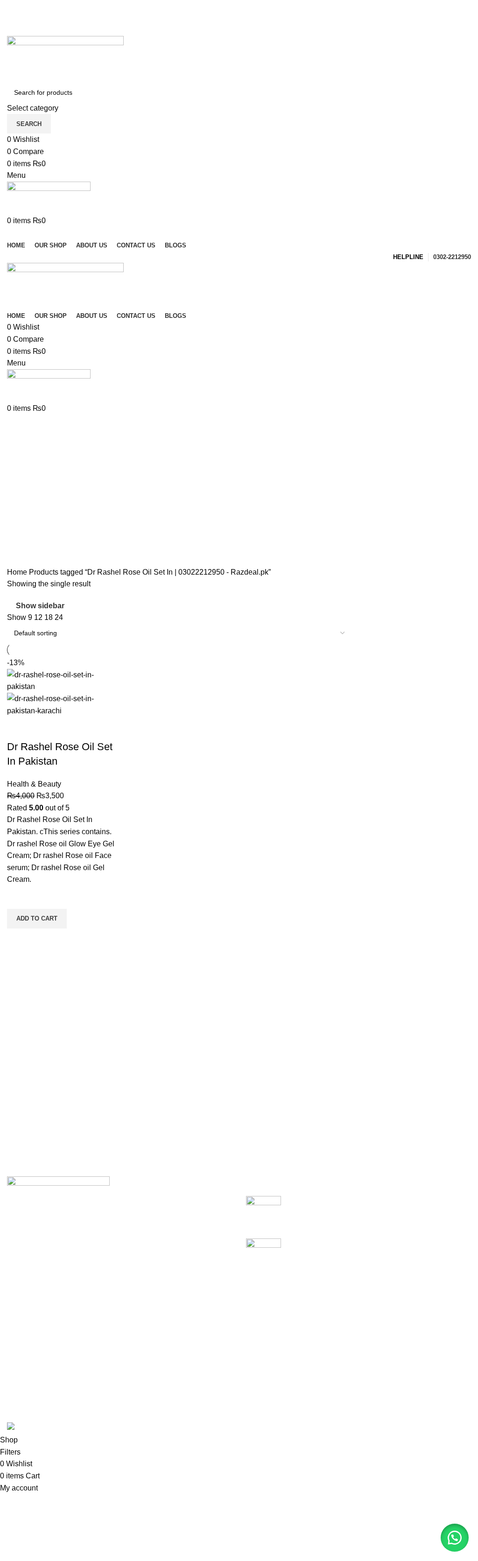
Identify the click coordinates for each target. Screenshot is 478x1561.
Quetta (18, 1387)
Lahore (18, 1334)
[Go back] (18, 426)
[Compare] (18, 728)
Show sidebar (40, 606)
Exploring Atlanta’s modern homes (344, 1201)
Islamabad (24, 1352)
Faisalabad (25, 1369)
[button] (37, 918)
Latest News (186, 1387)
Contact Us (184, 1369)
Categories (26, 472)
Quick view (18, 940)
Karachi (20, 1317)
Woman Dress (349, 1352)
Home (18, 572)
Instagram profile (353, 1317)
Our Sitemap (187, 1404)
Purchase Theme (354, 1404)
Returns (179, 1334)
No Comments (362, 1215)
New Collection (351, 1334)
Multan (18, 1404)
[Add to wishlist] (18, 897)
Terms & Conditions (198, 1352)
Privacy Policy (189, 1317)
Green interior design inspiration (341, 1243)
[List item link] (119, 1262)
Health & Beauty (34, 784)
